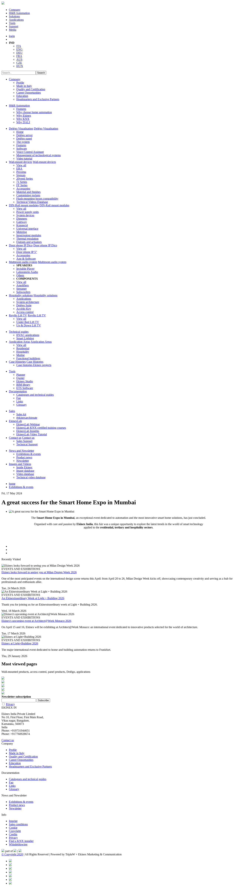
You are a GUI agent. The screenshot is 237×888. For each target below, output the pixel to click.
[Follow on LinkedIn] (10, 868)
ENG (19, 49)
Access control (25, 312)
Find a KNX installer (21, 841)
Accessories (23, 188)
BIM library (23, 384)
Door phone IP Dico (21, 245)
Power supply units (27, 212)
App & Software (26, 258)
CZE (19, 62)
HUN (19, 66)
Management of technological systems (38, 155)
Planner (20, 374)
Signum (20, 175)
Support (13, 26)
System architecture (27, 302)
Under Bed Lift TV (27, 322)
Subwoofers (23, 292)
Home (20, 131)
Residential (22, 348)
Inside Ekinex (24, 467)
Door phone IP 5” (26, 252)
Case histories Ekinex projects (33, 365)
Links (19, 401)
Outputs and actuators (29, 242)
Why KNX (22, 118)
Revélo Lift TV (18, 315)
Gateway (21, 222)
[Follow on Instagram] (10, 872)
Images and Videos (20, 464)
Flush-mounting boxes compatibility (37, 198)
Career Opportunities (28, 92)
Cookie (13, 827)
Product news (24, 457)
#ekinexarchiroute (26, 417)
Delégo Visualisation (21, 128)
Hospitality (22, 351)
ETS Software (24, 388)
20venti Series (24, 178)
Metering (21, 232)
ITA (18, 46)
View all (21, 165)
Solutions (14, 16)
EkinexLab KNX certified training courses (41, 427)
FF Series (21, 185)
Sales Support (24, 441)
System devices (25, 215)
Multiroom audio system (23, 262)
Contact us (15, 437)
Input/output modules (28, 235)
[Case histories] (118, 693)
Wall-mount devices (20, 161)
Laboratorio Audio (27, 272)
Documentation (18, 391)
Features (21, 108)
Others (20, 275)
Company (14, 9)
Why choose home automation (34, 112)
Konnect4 (22, 225)
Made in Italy (24, 85)
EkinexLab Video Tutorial (31, 434)
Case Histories (17, 361)
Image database (25, 470)
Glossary (21, 404)
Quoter (20, 378)
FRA (19, 56)
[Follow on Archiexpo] (10, 883)
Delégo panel (24, 138)
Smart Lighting (25, 338)
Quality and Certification (30, 89)
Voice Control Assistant (30, 151)
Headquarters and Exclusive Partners (37, 99)
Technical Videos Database (32, 202)
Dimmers (21, 218)
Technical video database (31, 477)
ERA (19, 168)
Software (21, 148)
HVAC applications (27, 335)
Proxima (21, 171)
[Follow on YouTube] (10, 875)
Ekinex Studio (24, 381)
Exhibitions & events (28, 454)
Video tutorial (24, 158)
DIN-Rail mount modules (24, 205)
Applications (16, 19)
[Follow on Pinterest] (10, 864)
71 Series (21, 181)
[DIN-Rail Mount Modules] (118, 682)
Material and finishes (28, 192)
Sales (12, 411)
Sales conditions (18, 824)
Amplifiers (22, 285)
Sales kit (21, 414)
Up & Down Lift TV (28, 325)
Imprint (13, 821)
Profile (20, 82)
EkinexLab (15, 421)
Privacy (10, 704)
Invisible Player (25, 268)
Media (12, 29)
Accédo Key (23, 308)
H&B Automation (19, 13)
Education (22, 95)
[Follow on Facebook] (10, 861)
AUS (19, 59)
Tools (12, 23)
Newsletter (22, 460)
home (12, 483)
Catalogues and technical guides (35, 394)
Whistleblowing (18, 844)
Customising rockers (28, 195)
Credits (13, 834)
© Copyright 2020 (12, 854)
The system (23, 141)
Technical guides (19, 331)
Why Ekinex (23, 115)
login (12, 36)
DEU (19, 52)
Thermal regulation (27, 238)
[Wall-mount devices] (118, 678)
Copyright (15, 831)
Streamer (21, 288)
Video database (25, 474)
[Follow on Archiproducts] (10, 879)
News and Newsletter (21, 450)
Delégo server (24, 135)
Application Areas (19, 341)
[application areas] (118, 689)
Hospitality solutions (21, 295)
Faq (18, 398)
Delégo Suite (23, 305)
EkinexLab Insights (27, 431)
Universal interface (27, 228)
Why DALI (23, 122)
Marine (20, 355)
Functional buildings (28, 358)
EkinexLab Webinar (28, 424)
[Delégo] (118, 686)
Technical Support (27, 444)
